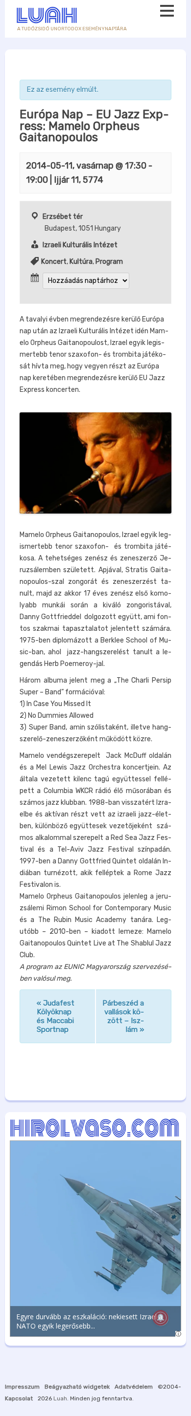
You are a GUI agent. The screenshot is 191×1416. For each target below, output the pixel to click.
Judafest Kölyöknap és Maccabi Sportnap (55, 1016)
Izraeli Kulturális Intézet (80, 245)
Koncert (54, 261)
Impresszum (22, 1386)
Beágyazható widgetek (77, 1386)
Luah (60, 1398)
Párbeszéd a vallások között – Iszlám (123, 1016)
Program (109, 261)
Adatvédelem (134, 1386)
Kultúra (81, 261)
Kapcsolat (19, 1398)
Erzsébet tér (63, 217)
